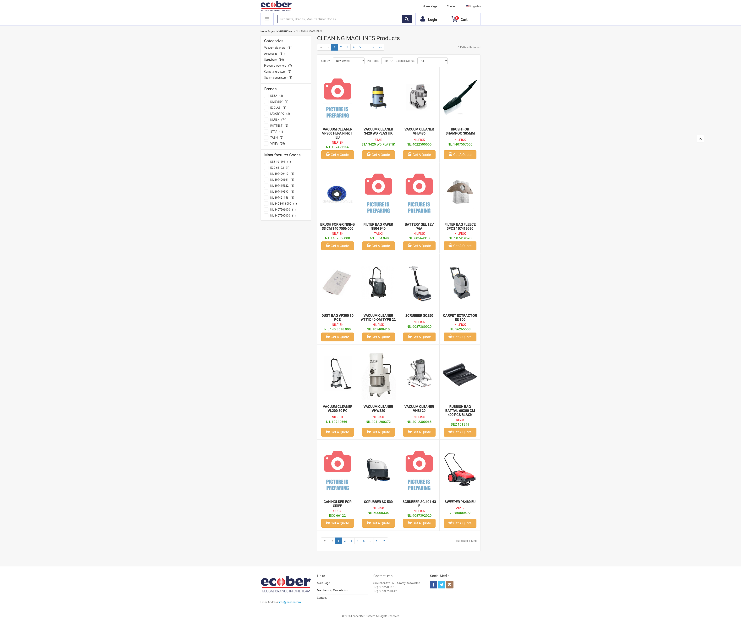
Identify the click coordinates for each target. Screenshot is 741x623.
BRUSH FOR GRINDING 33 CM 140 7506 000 (337, 226)
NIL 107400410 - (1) (282, 173)
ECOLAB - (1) (278, 107)
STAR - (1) (276, 131)
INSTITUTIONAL (284, 31)
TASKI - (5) (276, 137)
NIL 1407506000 (337, 238)
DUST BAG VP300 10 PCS (338, 317)
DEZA (460, 420)
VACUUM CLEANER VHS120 (419, 409)
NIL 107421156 (337, 147)
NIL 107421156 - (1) (282, 197)
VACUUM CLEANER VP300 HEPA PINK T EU (337, 133)
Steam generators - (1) (278, 77)
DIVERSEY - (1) (279, 101)
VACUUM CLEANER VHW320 (378, 409)
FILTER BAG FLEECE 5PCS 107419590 (460, 226)
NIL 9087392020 (419, 515)
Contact (452, 6)
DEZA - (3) (276, 95)
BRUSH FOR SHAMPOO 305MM (460, 131)
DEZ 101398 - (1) (280, 161)
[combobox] (473, 6)
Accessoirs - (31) (274, 53)
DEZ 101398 (460, 424)
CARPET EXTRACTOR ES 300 (460, 317)
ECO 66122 (337, 515)
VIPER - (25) (277, 143)
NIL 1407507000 (460, 144)
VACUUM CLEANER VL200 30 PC (337, 409)
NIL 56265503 (460, 329)
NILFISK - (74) (278, 119)
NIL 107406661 (337, 422)
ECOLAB (337, 511)
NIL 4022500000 (419, 144)
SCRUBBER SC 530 (378, 502)
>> (380, 47)
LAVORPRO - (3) (280, 113)
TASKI (378, 233)
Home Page (430, 6)
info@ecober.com (290, 602)
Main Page (323, 583)
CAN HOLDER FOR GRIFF (338, 504)
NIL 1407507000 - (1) (283, 215)
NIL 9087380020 (419, 326)
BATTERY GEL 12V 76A (419, 226)
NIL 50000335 (378, 513)
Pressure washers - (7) (278, 65)
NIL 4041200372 (378, 422)
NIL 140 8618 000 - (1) (283, 203)
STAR (378, 140)
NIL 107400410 (378, 329)
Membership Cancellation (332, 590)
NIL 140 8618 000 (337, 329)
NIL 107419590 (460, 238)
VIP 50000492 (460, 513)
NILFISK (337, 142)
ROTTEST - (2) (279, 125)
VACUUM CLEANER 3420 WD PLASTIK (378, 131)
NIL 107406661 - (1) (282, 179)
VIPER (460, 508)
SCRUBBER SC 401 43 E (419, 504)
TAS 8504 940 (378, 238)
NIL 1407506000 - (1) (283, 209)
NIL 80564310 (419, 238)
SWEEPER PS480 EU (460, 502)
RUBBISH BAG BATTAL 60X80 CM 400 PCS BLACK (460, 411)
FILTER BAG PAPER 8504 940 (378, 226)
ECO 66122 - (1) (279, 167)
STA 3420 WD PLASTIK (378, 144)
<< (321, 47)
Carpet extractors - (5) (277, 71)
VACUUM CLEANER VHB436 (419, 131)
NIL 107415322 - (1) (282, 185)
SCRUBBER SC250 (419, 315)
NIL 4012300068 (419, 422)
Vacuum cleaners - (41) (278, 47)
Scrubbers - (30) (274, 59)
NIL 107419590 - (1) (282, 191)
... (366, 47)
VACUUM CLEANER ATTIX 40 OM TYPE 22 (378, 317)
